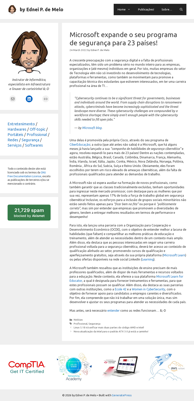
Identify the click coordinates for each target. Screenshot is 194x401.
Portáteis (15, 134)
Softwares (34, 145)
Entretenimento (21, 124)
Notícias (78, 319)
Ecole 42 (120, 289)
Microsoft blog (92, 127)
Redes (13, 140)
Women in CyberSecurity (148, 289)
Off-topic (37, 129)
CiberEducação (80, 144)
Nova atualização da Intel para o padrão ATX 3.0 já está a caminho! (111, 331)
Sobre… (167, 9)
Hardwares (17, 129)
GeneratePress (122, 395)
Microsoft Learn (174, 255)
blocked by (32, 213)
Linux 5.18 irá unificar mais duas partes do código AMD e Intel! (109, 327)
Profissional (80, 323)
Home (121, 9)
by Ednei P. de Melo (41, 9)
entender (113, 310)
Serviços (15, 145)
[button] (181, 9)
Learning (148, 259)
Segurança (94, 323)
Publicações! (146, 9)
